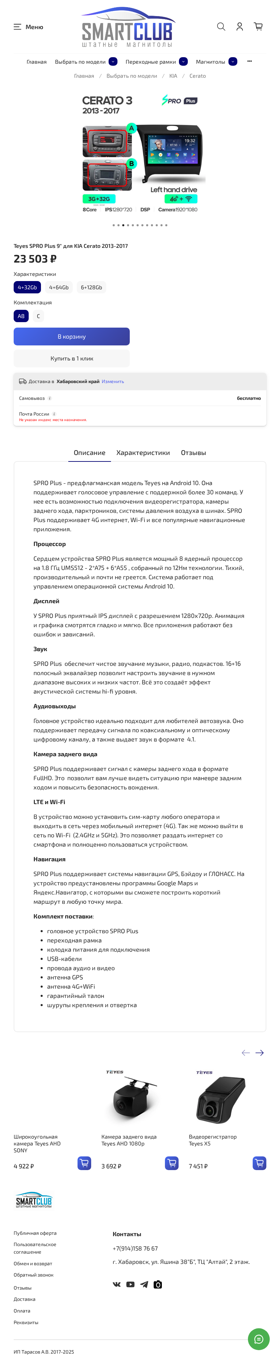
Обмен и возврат (33, 1263)
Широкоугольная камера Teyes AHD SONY (37, 1143)
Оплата (22, 1311)
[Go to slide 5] (133, 225)
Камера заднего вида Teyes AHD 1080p (129, 1139)
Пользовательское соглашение (35, 1248)
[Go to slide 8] (147, 225)
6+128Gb (91, 287)
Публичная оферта (35, 1233)
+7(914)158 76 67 (135, 1248)
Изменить (113, 381)
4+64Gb (59, 287)
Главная (37, 61)
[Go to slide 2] (118, 225)
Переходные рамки (151, 61)
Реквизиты (26, 1322)
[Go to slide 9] (152, 225)
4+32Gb (27, 287)
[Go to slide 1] (114, 225)
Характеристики (35, 273)
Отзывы (22, 1288)
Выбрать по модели (80, 61)
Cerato (198, 75)
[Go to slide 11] (161, 225)
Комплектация (33, 302)
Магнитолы (210, 61)
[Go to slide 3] (123, 225)
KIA (173, 75)
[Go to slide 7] (142, 225)
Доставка (25, 1299)
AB (21, 316)
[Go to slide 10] (157, 225)
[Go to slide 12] (166, 225)
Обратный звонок (34, 1275)
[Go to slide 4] (128, 225)
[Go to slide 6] (138, 225)
